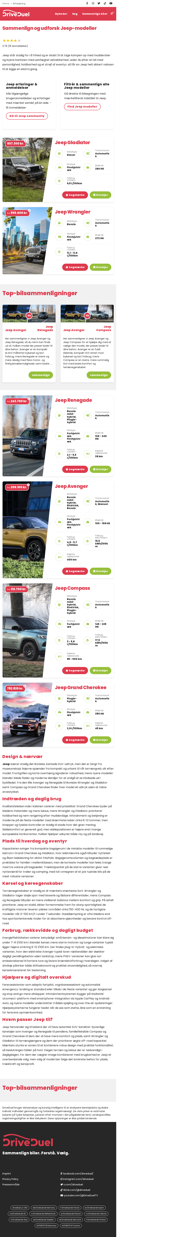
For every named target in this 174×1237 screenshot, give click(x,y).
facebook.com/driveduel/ (77, 1173)
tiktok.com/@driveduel (76, 1190)
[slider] (11, 41)
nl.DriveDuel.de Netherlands (43, 1213)
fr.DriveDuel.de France (69, 1207)
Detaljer (102, 195)
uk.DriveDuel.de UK (18, 1213)
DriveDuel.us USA (19, 1207)
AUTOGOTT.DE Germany (46, 1225)
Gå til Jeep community (27, 116)
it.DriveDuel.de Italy (19, 1219)
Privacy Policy (10, 1179)
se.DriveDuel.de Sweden (43, 1219)
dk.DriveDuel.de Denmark (70, 1219)
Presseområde (11, 1184)
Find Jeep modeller (82, 107)
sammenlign (41, 375)
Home (5, 3)
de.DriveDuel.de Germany (44, 1207)
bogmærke (76, 195)
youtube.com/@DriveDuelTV (80, 1195)
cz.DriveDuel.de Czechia (96, 1213)
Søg (75, 14)
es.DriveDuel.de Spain (94, 1207)
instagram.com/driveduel (78, 1179)
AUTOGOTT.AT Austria (71, 1225)
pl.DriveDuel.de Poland (71, 1213)
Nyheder (61, 14)
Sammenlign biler (95, 14)
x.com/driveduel (73, 1184)
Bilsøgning (19, 3)
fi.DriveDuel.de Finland (96, 1219)
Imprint (6, 1173)
